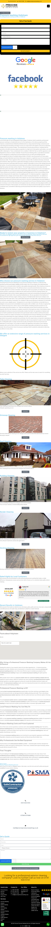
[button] (1, 621)
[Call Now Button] (48, 924)
